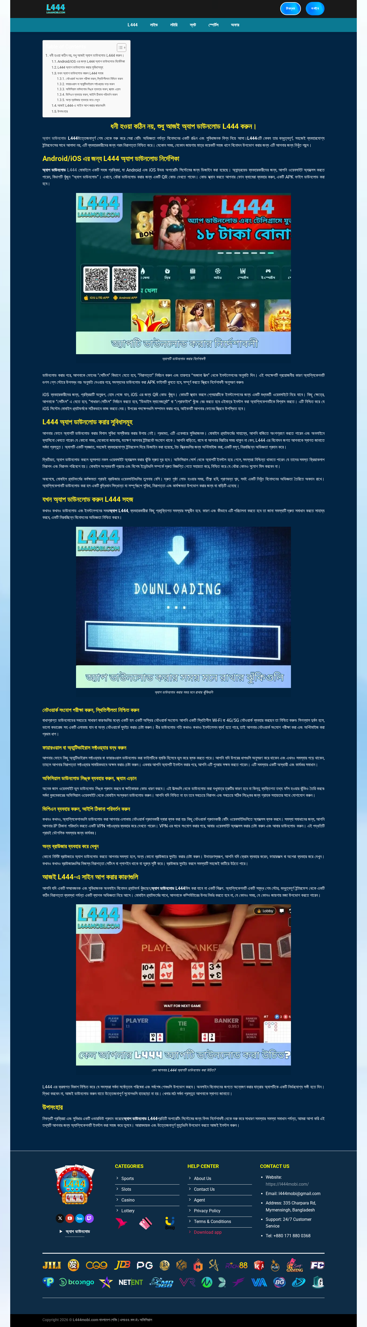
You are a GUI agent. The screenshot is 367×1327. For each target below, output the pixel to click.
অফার (235, 25)
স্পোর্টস (213, 25)
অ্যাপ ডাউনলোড (54, 138)
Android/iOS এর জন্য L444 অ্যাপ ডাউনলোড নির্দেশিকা (91, 61)
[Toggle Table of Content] (119, 47)
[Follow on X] (60, 1218)
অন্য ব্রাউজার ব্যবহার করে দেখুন (82, 100)
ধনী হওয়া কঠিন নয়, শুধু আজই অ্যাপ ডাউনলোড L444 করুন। (86, 55)
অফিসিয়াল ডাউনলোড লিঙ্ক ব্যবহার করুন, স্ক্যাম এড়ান (93, 89)
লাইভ (154, 25)
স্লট (193, 25)
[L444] (69, 9)
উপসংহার (62, 111)
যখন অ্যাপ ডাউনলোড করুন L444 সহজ (80, 73)
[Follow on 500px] (79, 1218)
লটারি (174, 25)
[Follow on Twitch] (89, 1218)
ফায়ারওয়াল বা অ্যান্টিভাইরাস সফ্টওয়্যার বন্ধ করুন (90, 84)
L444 (133, 25)
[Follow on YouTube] (69, 1218)
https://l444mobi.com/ (287, 1184)
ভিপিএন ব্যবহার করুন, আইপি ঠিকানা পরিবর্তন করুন (91, 94)
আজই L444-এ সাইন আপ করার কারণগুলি (81, 105)
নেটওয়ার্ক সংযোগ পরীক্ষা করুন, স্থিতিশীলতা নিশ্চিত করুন (94, 79)
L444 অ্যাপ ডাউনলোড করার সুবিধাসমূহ (80, 67)
